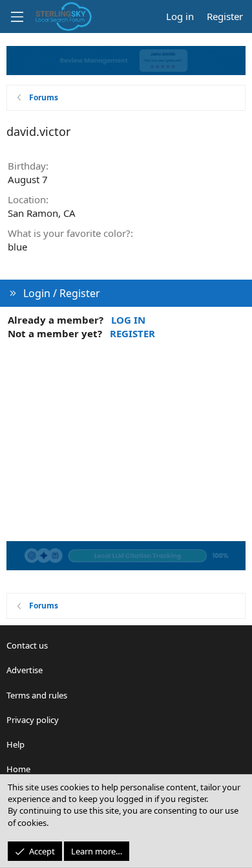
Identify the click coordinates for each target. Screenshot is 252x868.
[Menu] (17, 16)
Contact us (27, 645)
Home (18, 769)
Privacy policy (32, 720)
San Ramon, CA (42, 212)
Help (15, 744)
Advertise (24, 670)
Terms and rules (36, 695)
